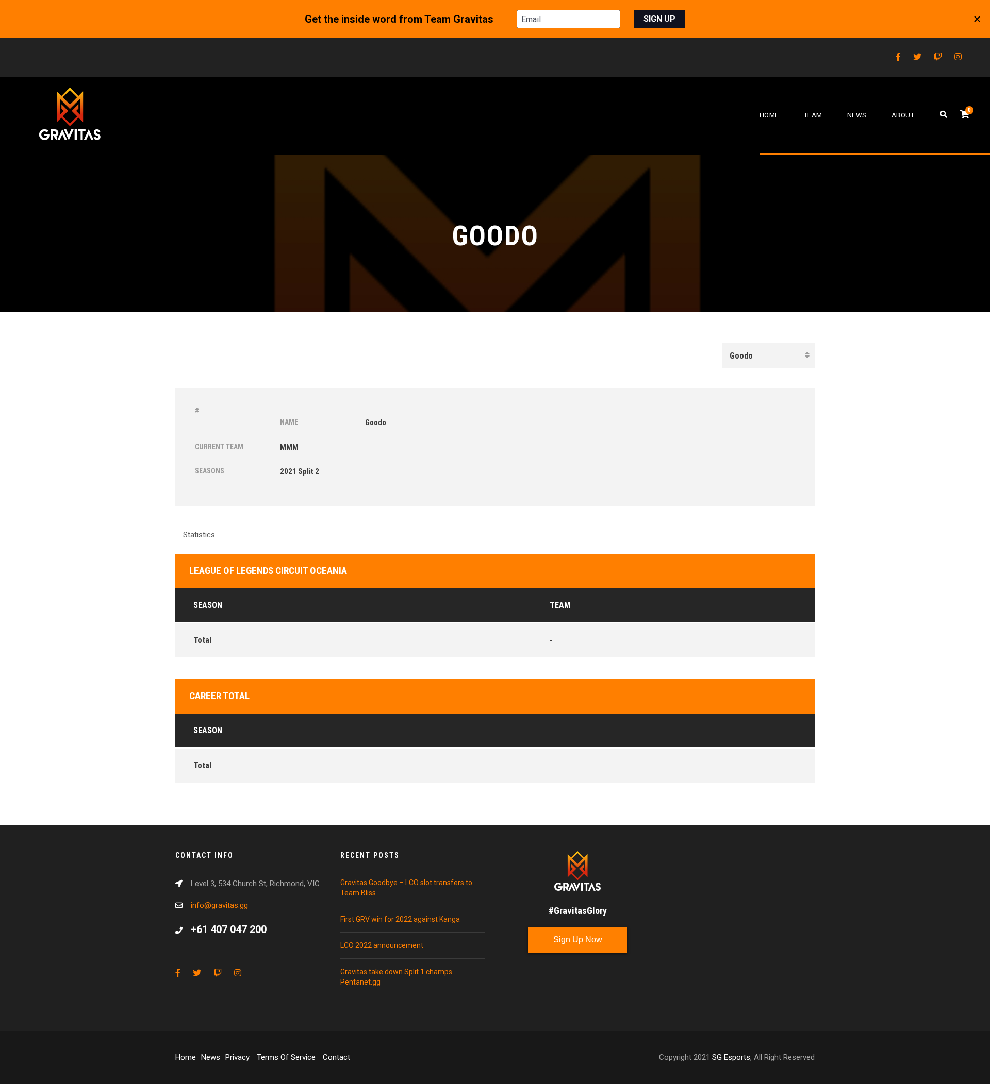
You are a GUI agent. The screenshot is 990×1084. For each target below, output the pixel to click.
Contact (336, 1057)
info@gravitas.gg (219, 905)
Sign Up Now (577, 939)
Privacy (238, 1057)
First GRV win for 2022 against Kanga (400, 919)
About (903, 115)
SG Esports (731, 1057)
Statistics (199, 534)
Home (769, 115)
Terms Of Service (287, 1057)
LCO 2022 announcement (381, 945)
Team (813, 115)
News (857, 115)
